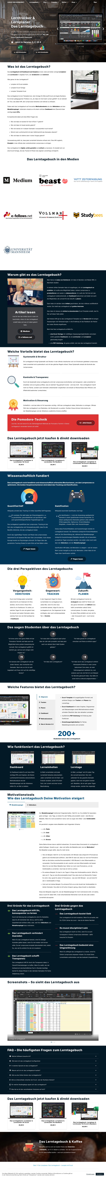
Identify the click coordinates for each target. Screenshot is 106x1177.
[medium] (17, 167)
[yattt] (88, 167)
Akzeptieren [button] (100, 1174)
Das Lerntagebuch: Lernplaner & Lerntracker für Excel (21, 461)
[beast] (53, 167)
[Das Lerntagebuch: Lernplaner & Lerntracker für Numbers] (53, 443)
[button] (39, 2)
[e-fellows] (17, 202)
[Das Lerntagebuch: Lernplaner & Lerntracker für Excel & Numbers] (85, 443)
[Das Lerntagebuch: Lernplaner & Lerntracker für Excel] (21, 443)
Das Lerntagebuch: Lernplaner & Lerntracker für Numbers (53, 461)
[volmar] (53, 202)
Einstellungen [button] (90, 1174)
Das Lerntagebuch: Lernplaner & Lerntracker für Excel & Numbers (84, 462)
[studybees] (88, 202)
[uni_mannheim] (17, 237)
